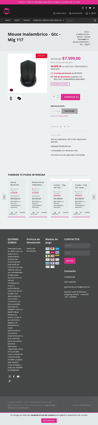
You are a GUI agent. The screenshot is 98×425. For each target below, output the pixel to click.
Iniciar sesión (77, 13)
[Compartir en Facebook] (60, 126)
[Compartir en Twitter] (64, 126)
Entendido (49, 421)
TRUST (17, 20)
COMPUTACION (82, 34)
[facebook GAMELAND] (86, 8)
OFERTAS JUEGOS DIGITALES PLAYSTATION (52, 20)
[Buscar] (95, 20)
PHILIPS (27, 20)
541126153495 (69, 277)
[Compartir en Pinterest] (68, 126)
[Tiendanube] (81, 405)
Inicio (86, 32)
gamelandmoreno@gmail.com (77, 287)
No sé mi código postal (59, 116)
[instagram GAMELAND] (82, 8)
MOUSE (80, 37)
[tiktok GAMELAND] (94, 8)
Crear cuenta (61, 13)
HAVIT (8, 20)
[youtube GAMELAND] (90, 8)
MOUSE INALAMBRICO (84, 38)
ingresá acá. (50, 405)
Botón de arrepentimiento (18, 408)
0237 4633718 (70, 282)
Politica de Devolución (31, 249)
